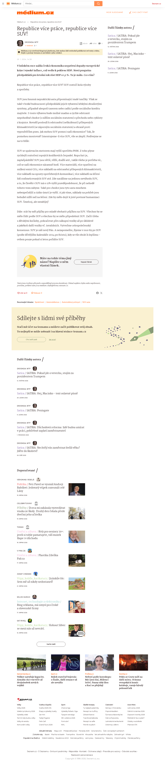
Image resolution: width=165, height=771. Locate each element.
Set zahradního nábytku (104, 734)
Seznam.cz (156, 4)
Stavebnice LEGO (62, 738)
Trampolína (70, 734)
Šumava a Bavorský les (114, 715)
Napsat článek (86, 262)
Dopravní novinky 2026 (136, 715)
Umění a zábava (26, 532)
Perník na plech (89, 725)
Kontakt (83, 751)
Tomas (20, 527)
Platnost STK (132, 725)
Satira (111, 36)
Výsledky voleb (22, 715)
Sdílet (94, 43)
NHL (63, 725)
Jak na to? (52, 339)
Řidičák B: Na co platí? (136, 718)
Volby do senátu (23, 721)
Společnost (39, 302)
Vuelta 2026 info (45, 708)
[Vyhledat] (98, 3)
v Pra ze (21, 551)
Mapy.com (58, 731)
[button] (77, 489)
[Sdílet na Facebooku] (97, 293)
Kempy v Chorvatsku (113, 708)
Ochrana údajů (94, 751)
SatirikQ (21, 621)
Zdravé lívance (88, 715)
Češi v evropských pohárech (113, 731)
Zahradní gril (119, 734)
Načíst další (51, 644)
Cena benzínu (96, 731)
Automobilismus (52, 302)
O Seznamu (43, 751)
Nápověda (73, 751)
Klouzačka (89, 734)
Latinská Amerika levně (114, 721)
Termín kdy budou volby (26, 718)
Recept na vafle (89, 721)
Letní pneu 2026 (133, 708)
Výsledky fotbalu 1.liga (69, 711)
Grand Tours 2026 (45, 725)
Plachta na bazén (57, 734)
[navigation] (3, 4)
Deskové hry (99, 738)
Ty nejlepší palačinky (91, 708)
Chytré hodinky (120, 738)
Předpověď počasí (70, 731)
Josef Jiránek (24, 574)
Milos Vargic (23, 597)
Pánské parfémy (134, 738)
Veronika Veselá (25, 480)
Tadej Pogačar (44, 718)
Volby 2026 (21, 708)
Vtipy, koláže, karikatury (32, 579)
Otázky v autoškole (134, 721)
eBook (85, 43)
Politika (21, 484)
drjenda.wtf (31, 42)
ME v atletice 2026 (68, 718)
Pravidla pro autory (111, 751)
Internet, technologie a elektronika (38, 602)
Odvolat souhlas (129, 751)
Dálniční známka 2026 (136, 711)
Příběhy (22, 508)
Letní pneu (89, 738)
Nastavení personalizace (82, 755)
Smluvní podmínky (58, 751)
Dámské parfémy (77, 738)
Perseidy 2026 (84, 731)
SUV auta (86, 302)
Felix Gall (42, 721)
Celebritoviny (24, 503)
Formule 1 (65, 721)
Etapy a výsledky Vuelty (48, 711)
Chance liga (65, 708)
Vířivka (128, 734)
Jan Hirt (42, 715)
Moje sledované (114, 12)
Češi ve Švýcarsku (112, 718)
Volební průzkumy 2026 (26, 711)
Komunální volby (23, 725)
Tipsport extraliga (68, 715)
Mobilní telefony (48, 738)
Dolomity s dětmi (112, 725)
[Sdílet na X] (101, 293)
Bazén (47, 734)
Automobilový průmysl (71, 302)
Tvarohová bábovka (90, 718)
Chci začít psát (140, 12)
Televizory (109, 738)
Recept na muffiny (90, 711)
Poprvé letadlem (111, 711)
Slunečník (80, 734)
